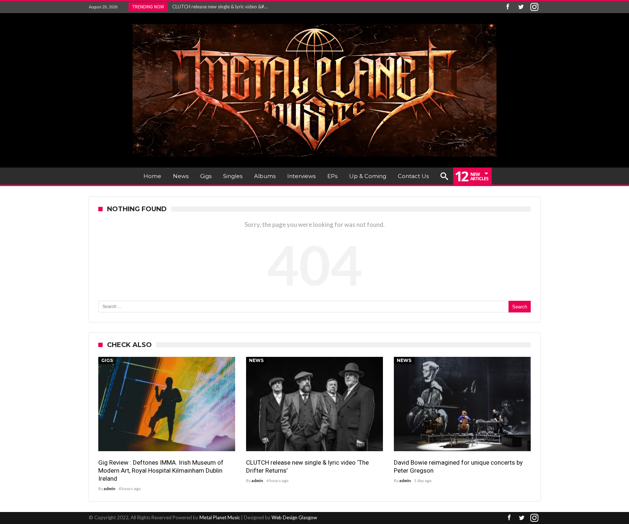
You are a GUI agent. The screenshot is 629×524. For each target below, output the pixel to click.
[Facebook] (507, 7)
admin (109, 488)
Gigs (107, 360)
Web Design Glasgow (294, 517)
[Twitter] (521, 7)
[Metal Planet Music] (314, 24)
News (256, 360)
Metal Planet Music (219, 517)
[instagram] (534, 7)
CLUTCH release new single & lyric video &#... (218, 6)
